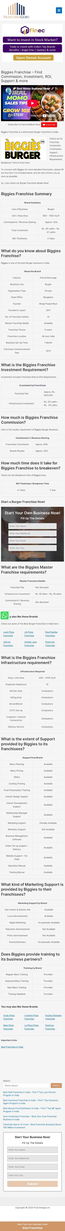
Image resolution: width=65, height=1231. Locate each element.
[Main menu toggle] (59, 10)
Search (6, 1081)
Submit (33, 555)
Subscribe (50, 124)
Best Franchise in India (12, 1047)
